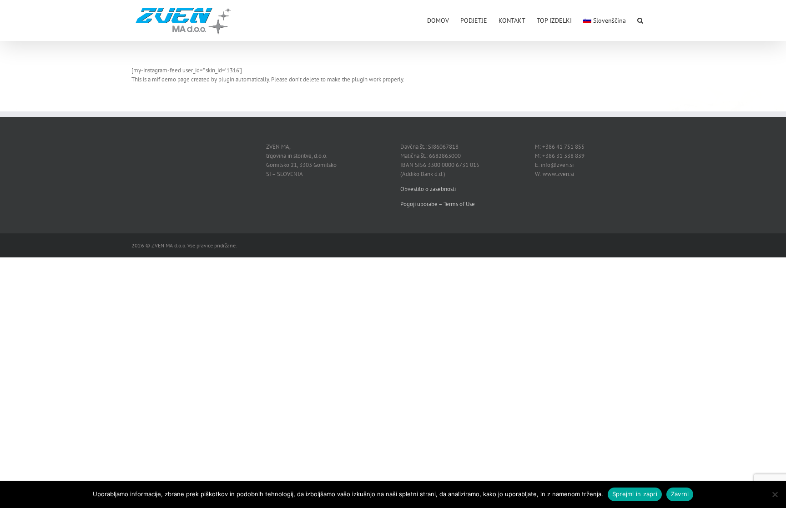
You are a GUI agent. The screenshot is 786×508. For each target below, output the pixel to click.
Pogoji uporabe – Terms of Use (437, 204)
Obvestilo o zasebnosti (428, 189)
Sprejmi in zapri (634, 494)
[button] (640, 19)
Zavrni (680, 494)
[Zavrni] (774, 494)
